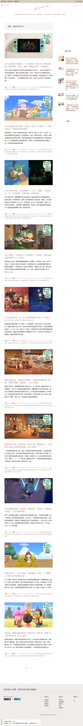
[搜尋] (81, 6)
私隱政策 (46, 703)
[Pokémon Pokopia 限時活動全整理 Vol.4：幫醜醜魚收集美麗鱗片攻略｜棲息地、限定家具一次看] (61, 81)
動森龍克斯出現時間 (29, 405)
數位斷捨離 (61, 702)
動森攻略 (47, 87)
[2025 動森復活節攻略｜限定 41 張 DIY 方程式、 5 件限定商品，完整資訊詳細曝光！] (29, 108)
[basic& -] (42, 7)
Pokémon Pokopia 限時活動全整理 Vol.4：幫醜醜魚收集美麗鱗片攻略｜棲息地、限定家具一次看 (72, 85)
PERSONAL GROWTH (72, 56)
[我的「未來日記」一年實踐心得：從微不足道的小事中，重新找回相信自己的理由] (61, 58)
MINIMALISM (69, 67)
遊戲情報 (32, 656)
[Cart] (75, 6)
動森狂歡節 (26, 534)
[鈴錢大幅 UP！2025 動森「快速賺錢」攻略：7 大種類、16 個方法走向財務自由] (29, 555)
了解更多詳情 (32, 723)
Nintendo (22, 87)
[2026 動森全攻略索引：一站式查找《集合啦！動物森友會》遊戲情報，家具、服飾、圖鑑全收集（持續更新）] (29, 45)
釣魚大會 (19, 472)
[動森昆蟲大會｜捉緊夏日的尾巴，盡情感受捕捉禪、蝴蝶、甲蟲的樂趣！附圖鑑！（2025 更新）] (29, 362)
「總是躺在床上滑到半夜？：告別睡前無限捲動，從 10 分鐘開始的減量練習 (72, 107)
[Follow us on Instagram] (9, 5)
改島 (40, 343)
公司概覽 (46, 700)
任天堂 (37, 87)
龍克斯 (12, 407)
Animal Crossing (24, 214)
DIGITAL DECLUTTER (72, 103)
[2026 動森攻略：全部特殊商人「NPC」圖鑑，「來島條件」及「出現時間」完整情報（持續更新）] (29, 172)
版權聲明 (16, 1)
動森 (49, 214)
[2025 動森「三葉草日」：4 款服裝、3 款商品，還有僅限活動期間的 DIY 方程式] (29, 237)
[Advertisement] (70, 33)
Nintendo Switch (30, 87)
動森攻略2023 (16, 152)
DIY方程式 (23, 149)
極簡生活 (61, 700)
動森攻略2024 (16, 89)
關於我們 (3, 1)
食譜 (60, 705)
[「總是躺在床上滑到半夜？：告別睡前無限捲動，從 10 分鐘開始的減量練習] (61, 104)
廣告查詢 (10, 1)
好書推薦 (61, 707)
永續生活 (61, 703)
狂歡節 (42, 534)
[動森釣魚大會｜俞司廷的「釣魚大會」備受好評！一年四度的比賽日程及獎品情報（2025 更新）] (29, 426)
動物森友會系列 (13, 218)
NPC (46, 214)
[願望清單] (78, 6)
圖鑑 (19, 218)
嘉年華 (37, 534)
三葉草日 (44, 278)
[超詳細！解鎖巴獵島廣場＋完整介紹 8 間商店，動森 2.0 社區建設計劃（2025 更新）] (29, 615)
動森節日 (32, 534)
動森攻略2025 (24, 89)
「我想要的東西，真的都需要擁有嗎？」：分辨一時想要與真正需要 (72, 72)
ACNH (18, 87)
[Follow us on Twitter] (2, 5)
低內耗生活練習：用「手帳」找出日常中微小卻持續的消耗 (72, 97)
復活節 (48, 152)
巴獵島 (28, 656)
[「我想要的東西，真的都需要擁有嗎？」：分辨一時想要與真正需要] (61, 68)
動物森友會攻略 (41, 152)
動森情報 (42, 87)
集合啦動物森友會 (34, 89)
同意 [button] (38, 723)
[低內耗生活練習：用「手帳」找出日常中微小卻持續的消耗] (61, 94)
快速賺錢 (25, 596)
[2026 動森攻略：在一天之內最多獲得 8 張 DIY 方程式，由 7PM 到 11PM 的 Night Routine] (29, 299)
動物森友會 (43, 216)
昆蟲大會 (44, 405)
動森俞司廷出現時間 (15, 470)
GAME (10, 87)
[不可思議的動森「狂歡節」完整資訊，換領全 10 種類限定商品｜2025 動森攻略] (29, 490)
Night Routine (30, 341)
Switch (37, 403)
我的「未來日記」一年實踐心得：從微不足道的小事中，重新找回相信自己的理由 (72, 61)
